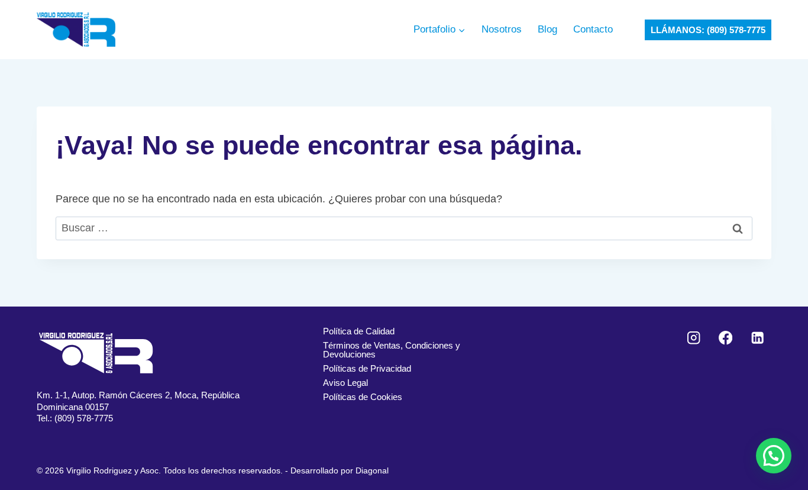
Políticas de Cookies (362, 397)
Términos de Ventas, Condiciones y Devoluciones (391, 349)
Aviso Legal (345, 383)
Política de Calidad (359, 331)
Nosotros (501, 29)
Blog (547, 29)
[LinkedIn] (757, 338)
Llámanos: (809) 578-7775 (708, 30)
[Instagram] (694, 338)
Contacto (593, 29)
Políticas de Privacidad (367, 368)
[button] (773, 455)
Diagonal (372, 470)
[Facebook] (725, 338)
